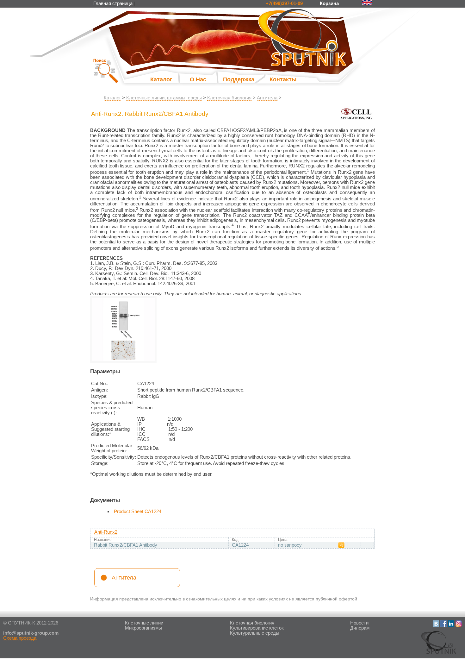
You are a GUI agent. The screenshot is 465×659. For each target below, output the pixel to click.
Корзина (330, 3)
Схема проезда (19, 638)
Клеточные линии (144, 622)
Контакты (283, 79)
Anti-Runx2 (105, 532)
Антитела (267, 97)
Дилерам (359, 628)
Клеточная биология (229, 97)
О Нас (198, 79)
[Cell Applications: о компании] (356, 120)
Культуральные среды (254, 633)
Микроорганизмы (143, 628)
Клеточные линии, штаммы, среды (164, 97)
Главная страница (113, 3)
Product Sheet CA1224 (137, 511)
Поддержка (232, 79)
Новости (359, 622)
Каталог (161, 79)
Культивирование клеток (257, 628)
